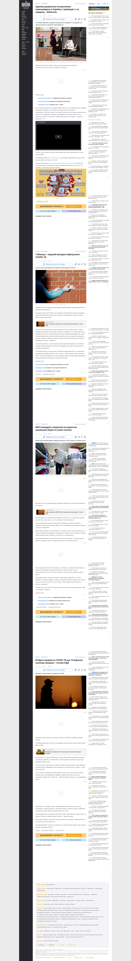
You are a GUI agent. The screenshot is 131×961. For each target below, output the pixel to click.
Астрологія (52, 946)
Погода (23, 39)
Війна (23, 13)
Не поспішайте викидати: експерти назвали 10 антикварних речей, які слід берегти (98, 829)
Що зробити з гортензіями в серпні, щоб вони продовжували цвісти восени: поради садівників (98, 211)
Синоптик (49, 916)
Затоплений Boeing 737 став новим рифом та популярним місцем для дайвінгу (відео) (98, 399)
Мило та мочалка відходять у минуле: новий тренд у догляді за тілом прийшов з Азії (97, 216)
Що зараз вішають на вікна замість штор (72, 923)
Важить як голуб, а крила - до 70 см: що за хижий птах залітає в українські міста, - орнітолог (98, 792)
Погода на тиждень (80, 916)
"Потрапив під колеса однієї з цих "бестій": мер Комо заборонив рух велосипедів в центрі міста (97, 96)
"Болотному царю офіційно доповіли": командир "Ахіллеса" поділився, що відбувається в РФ (98, 110)
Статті (23, 43)
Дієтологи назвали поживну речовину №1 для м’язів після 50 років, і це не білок (98, 663)
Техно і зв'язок (25, 27)
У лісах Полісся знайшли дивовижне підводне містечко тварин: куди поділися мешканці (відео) (98, 533)
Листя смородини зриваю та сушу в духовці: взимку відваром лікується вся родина (98, 410)
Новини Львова (50, 904)
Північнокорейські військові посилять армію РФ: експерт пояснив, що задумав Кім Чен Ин (98, 475)
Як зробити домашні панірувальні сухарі (69, 932)
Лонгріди (24, 48)
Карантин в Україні (41, 623)
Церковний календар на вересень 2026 (88, 940)
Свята (61, 946)
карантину (54, 520)
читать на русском (80, 3)
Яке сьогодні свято (42, 940)
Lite (38, 946)
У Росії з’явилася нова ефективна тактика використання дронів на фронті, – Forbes (98, 817)
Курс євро (57, 910)
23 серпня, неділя (94, 120)
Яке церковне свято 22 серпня (44, 942)
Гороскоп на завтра (59, 920)
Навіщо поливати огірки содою (51, 956)
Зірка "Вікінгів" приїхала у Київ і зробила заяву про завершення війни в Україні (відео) (98, 444)
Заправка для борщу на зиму (50, 950)
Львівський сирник (59, 952)
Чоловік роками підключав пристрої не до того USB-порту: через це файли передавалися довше (98, 840)
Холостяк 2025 (87, 946)
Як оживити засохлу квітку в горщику (89, 926)
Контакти (24, 54)
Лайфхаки (40, 924)
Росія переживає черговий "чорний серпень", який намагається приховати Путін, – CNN (98, 358)
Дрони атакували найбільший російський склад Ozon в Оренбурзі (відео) (97, 778)
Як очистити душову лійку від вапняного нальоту (48, 934)
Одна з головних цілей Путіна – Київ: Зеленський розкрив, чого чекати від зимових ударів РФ (98, 658)
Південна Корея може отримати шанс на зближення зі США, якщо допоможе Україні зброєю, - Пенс (97, 206)
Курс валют (64, 910)
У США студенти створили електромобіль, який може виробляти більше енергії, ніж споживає (97, 32)
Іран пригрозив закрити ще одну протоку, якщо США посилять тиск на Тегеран (97, 538)
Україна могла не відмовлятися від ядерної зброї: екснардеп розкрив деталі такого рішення (98, 419)
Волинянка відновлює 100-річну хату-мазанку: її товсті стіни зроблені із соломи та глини (97, 87)
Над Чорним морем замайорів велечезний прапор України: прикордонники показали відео (98, 653)
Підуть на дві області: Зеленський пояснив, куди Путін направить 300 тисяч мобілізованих (98, 693)
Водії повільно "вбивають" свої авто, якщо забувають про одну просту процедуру (98, 385)
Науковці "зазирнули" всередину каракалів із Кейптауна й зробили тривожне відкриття (98, 854)
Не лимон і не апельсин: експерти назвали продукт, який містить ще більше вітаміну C (98, 229)
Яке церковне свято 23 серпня (60, 942)
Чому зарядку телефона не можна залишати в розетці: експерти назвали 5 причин (98, 171)
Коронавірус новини (43, 104)
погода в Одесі (60, 846)
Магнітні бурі (55, 916)
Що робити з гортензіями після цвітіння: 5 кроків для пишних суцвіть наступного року (97, 115)
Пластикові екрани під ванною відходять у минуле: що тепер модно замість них (97, 811)
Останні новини (95, 13)
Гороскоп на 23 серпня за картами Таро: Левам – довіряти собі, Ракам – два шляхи (98, 797)
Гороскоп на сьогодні (48, 920)
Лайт (23, 29)
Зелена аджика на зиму (63, 950)
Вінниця (38, 374)
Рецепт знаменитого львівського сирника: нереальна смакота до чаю (86, 950)
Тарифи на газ (70, 912)
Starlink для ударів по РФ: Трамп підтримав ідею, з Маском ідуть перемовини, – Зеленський (98, 674)
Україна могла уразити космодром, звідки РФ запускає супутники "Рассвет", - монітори (98, 273)
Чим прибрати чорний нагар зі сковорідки (47, 936)
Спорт (23, 24)
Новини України (41, 904)
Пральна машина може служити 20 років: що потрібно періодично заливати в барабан (98, 623)
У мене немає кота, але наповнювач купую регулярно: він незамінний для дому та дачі (98, 717)
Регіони (24, 22)
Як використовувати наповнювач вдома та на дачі (92, 932)
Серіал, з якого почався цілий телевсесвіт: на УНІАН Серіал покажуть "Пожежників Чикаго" (97, 455)
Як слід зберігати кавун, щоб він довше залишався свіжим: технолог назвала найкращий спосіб (98, 491)
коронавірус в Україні (42, 201)
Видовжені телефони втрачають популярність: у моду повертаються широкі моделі (98, 486)
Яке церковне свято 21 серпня (71, 940)
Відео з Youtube (25, 42)
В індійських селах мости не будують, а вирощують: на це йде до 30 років (97, 787)
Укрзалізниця (94, 910)
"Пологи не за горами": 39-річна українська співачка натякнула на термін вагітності (98, 593)
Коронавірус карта (43, 101)
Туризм (23, 36)
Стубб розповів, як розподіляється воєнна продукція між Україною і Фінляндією (98, 242)
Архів (23, 51)
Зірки (72, 946)
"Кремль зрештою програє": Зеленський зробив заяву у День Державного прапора (96, 564)
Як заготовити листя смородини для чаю (81, 928)
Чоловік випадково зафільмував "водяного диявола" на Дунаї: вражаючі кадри (97, 601)
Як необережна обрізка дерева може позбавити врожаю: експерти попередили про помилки (97, 82)
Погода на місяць (90, 916)
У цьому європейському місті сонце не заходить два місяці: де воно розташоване (98, 668)
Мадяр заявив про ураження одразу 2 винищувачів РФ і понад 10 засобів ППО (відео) (98, 508)
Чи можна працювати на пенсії (75, 910)
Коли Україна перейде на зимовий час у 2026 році (74, 904)
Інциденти (24, 32)
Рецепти (39, 950)
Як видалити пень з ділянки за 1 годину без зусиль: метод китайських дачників (97, 703)
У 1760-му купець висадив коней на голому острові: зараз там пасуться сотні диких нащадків (98, 497)
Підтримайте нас (98, 8)
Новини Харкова (41, 906)
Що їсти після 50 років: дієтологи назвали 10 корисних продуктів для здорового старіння (97, 152)
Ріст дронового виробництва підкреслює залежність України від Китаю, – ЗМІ (98, 470)
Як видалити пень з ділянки (43, 928)
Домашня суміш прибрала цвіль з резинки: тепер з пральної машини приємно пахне (98, 481)
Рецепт (41, 946)
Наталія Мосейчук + (50, 900)
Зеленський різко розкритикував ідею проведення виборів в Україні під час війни (98, 607)
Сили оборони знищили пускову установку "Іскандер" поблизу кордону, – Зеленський (98, 688)
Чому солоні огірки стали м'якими (91, 923)
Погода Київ (62, 916)
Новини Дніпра (98, 904)
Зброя (23, 31)
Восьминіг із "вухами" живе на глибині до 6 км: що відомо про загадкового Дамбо (98, 337)
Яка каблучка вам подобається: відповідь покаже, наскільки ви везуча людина (97, 353)
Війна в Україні (41, 900)
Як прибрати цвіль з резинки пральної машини (48, 932)
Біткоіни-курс (86, 910)
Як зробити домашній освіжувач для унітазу (47, 926)
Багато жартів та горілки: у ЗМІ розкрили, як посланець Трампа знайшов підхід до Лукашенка (98, 698)
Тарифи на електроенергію (43, 912)
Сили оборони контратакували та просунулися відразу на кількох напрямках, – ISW (98, 730)
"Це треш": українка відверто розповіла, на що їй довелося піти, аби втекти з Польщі (97, 460)
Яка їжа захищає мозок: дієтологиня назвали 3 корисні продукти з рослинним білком (98, 849)
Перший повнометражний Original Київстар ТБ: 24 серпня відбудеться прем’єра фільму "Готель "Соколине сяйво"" (98, 465)
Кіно (81, 946)
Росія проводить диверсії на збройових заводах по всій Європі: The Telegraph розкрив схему (97, 517)
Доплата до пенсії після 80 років (58, 912)
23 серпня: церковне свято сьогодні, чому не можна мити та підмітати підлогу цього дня (98, 835)
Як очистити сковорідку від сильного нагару (69, 926)
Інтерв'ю (24, 45)
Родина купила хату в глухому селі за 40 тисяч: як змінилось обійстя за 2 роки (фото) (98, 735)
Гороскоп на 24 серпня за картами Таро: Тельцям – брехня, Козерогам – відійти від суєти (98, 348)
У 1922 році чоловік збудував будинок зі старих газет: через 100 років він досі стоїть (98, 343)
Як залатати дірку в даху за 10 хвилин (52, 923)
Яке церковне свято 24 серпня (55, 940)
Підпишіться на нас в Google (55, 19)
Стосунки (77, 946)
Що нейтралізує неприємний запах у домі (70, 934)
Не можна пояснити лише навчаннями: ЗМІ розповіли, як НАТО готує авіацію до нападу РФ (98, 889)
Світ (23, 19)
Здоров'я (24, 34)
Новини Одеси (90, 904)
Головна (24, 11)
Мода (58, 946)
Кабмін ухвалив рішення (54, 157)
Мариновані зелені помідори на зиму (45, 952)
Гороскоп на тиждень (70, 920)
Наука (23, 26)
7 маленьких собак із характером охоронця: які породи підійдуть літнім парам (98, 712)
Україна (23, 14)
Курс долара (51, 910)
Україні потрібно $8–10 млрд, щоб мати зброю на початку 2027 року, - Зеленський (98, 247)
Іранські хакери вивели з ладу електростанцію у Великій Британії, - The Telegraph (98, 390)
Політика (24, 16)
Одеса (38, 846)
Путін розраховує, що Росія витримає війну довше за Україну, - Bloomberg (96, 502)
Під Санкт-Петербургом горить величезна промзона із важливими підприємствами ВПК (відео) (97, 802)
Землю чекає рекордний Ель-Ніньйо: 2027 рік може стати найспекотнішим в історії (98, 584)
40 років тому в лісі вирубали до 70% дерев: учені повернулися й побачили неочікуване (98, 450)
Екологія (24, 21)
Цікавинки (24, 37)
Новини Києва (58, 904)
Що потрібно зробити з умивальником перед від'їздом (71, 930)
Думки (23, 46)
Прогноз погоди (41, 916)
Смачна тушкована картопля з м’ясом (74, 952)
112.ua (43, 118)
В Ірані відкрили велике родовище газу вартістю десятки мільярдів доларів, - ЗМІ (98, 128)
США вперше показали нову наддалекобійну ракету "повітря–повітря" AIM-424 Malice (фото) (98, 573)
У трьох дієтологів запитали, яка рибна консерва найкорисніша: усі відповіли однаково (98, 376)
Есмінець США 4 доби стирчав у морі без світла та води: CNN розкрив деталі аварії (98, 404)
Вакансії (24, 52)
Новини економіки (42, 910)
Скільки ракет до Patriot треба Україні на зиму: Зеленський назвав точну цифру (98, 683)
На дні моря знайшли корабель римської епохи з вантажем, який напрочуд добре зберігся (98, 859)
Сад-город (40, 956)
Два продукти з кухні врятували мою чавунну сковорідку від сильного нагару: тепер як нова (98, 264)
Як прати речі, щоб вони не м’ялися (90, 934)
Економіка (24, 18)
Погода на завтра (70, 916)
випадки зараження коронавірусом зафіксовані (61, 163)
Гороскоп (39, 920)
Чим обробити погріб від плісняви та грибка (47, 930)
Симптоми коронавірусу (45, 98)
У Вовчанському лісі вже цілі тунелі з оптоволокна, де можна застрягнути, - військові (98, 157)
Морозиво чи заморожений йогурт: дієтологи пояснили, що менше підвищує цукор (98, 162)
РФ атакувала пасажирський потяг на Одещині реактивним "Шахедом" (96, 578)
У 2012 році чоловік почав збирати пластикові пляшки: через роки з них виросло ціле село (98, 197)
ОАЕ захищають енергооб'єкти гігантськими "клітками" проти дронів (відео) (97, 773)
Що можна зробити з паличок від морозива (61, 928)
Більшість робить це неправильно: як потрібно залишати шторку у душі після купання (98, 101)
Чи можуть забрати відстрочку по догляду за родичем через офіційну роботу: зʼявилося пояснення (98, 367)
